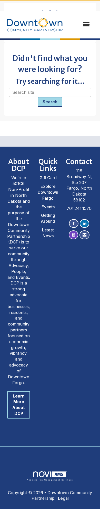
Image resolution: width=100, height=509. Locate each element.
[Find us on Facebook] (73, 223)
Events (48, 206)
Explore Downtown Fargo (48, 192)
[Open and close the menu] (75, 24)
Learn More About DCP (18, 404)
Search (50, 101)
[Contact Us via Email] (84, 234)
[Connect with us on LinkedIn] (84, 223)
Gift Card (48, 177)
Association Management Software (50, 480)
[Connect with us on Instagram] (73, 234)
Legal (63, 498)
